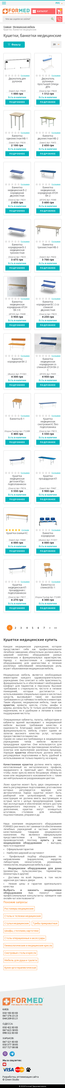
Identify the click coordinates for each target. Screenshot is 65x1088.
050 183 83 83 (10, 1013)
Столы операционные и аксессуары (25, 938)
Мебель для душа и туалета (21, 960)
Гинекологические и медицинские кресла (28, 945)
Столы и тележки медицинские (23, 916)
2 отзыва (25, 530)
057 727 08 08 (10, 1047)
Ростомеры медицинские (19, 908)
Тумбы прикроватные (45, 923)
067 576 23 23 (10, 1015)
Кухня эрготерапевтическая (20, 967)
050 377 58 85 (10, 1044)
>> (55, 627)
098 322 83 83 (10, 1033)
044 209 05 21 (10, 1018)
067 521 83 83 (10, 1041)
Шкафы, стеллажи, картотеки (21, 930)
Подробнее (17, 102)
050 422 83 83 (10, 1027)
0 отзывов (25, 75)
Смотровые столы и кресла (20, 953)
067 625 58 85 (10, 1030)
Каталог (42, 11)
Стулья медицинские (17, 923)
